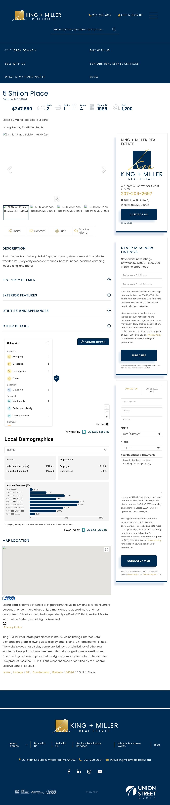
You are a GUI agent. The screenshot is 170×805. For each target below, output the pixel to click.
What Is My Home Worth (129, 744)
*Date (124, 427)
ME (28, 672)
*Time (124, 441)
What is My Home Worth (25, 77)
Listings (18, 672)
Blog (94, 77)
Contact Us (139, 214)
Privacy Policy (13, 627)
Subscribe (139, 355)
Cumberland (41, 672)
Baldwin (57, 672)
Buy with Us (100, 50)
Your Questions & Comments (138, 455)
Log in (125, 15)
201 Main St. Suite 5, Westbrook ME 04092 (49, 760)
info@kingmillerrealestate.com (130, 760)
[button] (114, 29)
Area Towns (24, 50)
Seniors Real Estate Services (114, 64)
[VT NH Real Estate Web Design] (141, 792)
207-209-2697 (101, 15)
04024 (70, 672)
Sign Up (137, 15)
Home (6, 672)
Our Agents (126, 223)
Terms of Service (149, 574)
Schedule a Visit (152, 390)
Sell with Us (15, 64)
